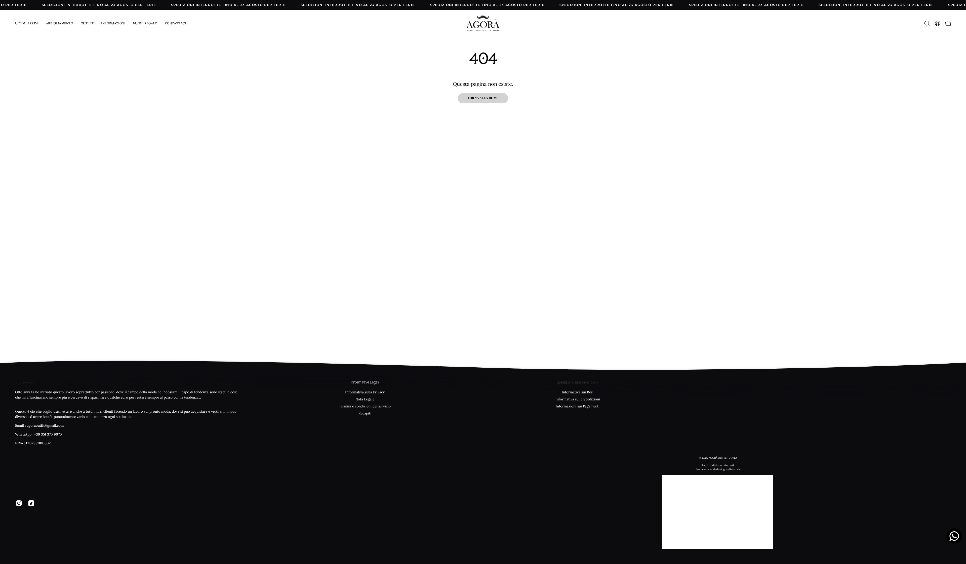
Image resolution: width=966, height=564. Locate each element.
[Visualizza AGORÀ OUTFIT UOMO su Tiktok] (30, 503)
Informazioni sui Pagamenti (577, 406)
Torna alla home (483, 98)
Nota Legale (364, 399)
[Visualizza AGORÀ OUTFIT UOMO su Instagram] (18, 503)
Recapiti (364, 413)
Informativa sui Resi (577, 392)
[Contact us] (954, 536)
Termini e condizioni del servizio (365, 406)
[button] (113, 23)
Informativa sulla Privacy (365, 392)
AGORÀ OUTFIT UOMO (723, 457)
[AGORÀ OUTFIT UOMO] (483, 23)
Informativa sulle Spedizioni (577, 399)
